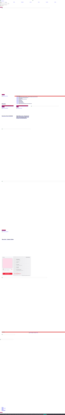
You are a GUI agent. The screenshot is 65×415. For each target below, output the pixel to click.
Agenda (3, 94)
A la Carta (3, 407)
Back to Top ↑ (1, 7)
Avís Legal (3, 409)
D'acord (45, 414)
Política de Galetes (3, 410)
